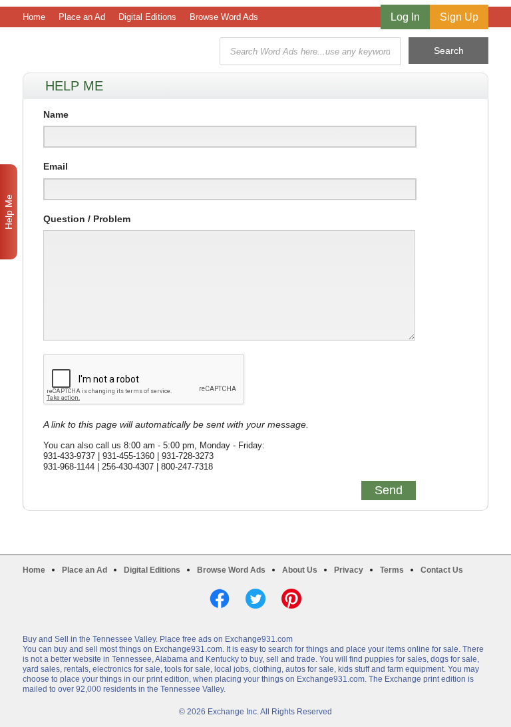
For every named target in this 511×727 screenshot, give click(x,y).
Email (55, 166)
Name (56, 114)
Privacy (348, 570)
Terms (392, 570)
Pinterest (291, 599)
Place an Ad (82, 17)
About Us (299, 570)
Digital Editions (147, 17)
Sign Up (459, 17)
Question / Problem (86, 219)
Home (34, 17)
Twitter (255, 599)
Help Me (8, 211)
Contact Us (442, 570)
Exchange (117, 51)
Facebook (220, 599)
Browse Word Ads (224, 17)
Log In (405, 17)
